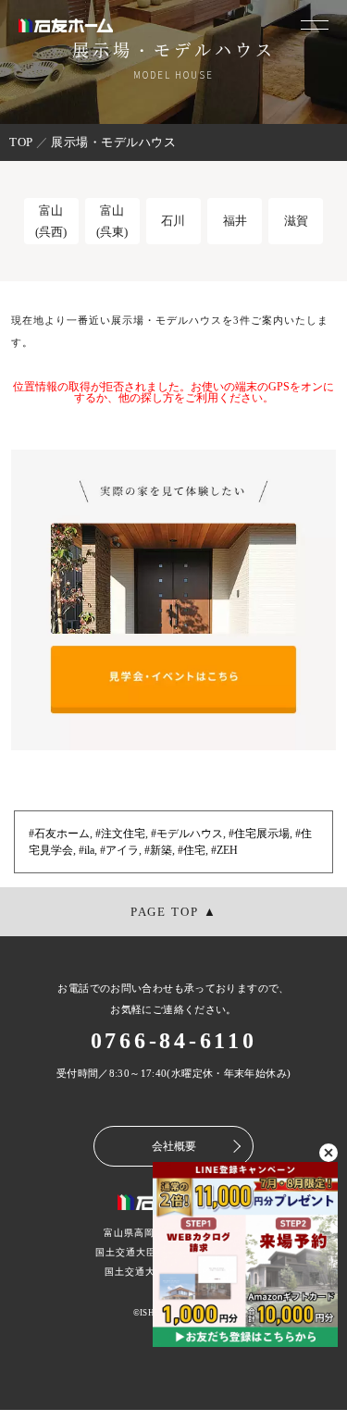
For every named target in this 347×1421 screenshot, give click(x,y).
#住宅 (191, 850)
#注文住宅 (120, 833)
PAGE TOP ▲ (173, 912)
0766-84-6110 (174, 1040)
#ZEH (224, 850)
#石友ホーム (59, 833)
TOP (21, 142)
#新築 (158, 850)
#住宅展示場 (259, 833)
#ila (86, 850)
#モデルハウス (187, 833)
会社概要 (174, 1146)
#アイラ (119, 850)
